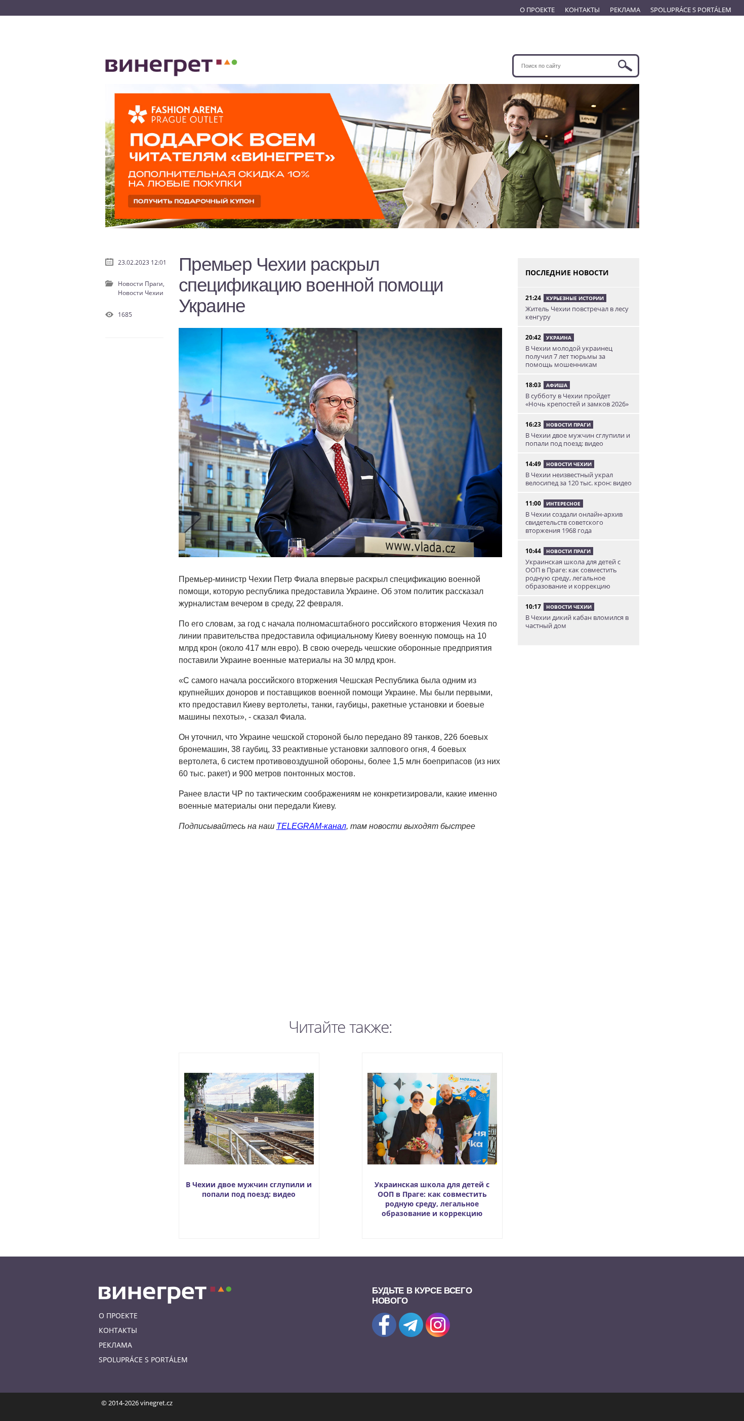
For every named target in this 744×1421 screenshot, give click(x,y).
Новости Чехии (140, 292)
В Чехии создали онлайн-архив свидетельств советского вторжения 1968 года (574, 522)
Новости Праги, (141, 283)
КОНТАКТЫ (582, 9)
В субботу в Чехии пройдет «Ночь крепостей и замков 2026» (577, 399)
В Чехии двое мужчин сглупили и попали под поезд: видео (249, 1189)
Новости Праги (568, 424)
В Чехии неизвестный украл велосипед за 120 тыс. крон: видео (578, 478)
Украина (558, 337)
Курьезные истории (575, 298)
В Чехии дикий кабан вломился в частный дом (577, 621)
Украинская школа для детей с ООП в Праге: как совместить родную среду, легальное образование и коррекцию (432, 1199)
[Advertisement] (341, 922)
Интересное (563, 503)
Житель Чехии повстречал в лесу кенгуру (577, 312)
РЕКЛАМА (625, 9)
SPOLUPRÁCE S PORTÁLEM (690, 9)
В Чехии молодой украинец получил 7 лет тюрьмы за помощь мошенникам (568, 356)
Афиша (556, 385)
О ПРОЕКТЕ (537, 9)
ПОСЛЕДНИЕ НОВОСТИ (567, 272)
